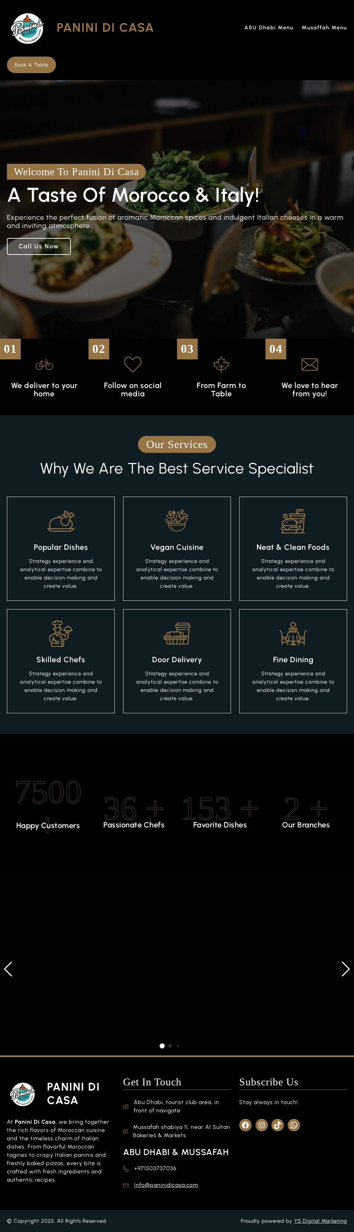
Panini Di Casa (106, 27)
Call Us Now (39, 246)
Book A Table (31, 65)
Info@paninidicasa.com (166, 1185)
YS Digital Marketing (320, 1221)
